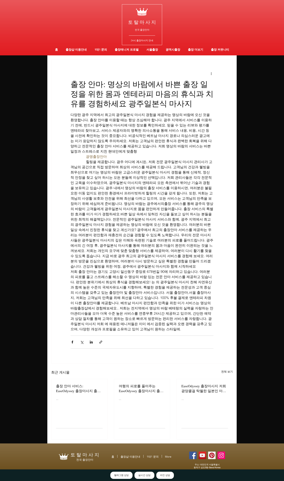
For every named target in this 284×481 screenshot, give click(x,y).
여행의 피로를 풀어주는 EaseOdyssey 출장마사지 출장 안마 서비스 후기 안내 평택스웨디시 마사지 (141, 388)
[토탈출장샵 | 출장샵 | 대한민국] (221, 455)
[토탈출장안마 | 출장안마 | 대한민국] (193, 455)
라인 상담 (165, 475)
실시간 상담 (144, 475)
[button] (173, 49)
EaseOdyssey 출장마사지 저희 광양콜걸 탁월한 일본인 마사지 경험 (203, 388)
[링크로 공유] (101, 342)
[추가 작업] (211, 73)
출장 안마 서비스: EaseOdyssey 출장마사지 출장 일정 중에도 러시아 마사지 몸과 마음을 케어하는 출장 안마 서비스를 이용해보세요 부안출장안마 (79, 388)
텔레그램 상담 (121, 475)
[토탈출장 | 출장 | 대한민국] (212, 455)
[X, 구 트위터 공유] (82, 342)
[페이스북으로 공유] (72, 342)
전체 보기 (227, 371)
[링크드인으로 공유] (91, 342)
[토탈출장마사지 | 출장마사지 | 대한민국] (202, 455)
